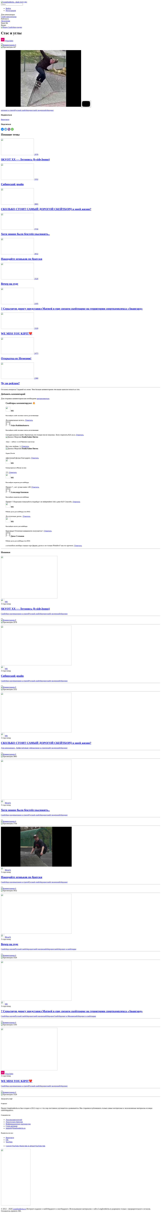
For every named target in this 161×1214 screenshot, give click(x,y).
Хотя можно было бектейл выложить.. (25, 810)
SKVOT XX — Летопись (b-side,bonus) (25, 608)
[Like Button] (2, 43)
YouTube (9, 1142)
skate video (29, 748)
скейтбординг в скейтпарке (65, 949)
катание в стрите (7, 110)
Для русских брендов (14, 1122)
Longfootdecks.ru (19, 1209)
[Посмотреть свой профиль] (2, 41)
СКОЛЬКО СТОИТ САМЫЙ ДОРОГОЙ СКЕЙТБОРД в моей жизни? (46, 742)
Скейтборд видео (15, 27)
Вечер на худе (9, 944)
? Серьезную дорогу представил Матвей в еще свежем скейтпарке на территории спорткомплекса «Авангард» (72, 1011)
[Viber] (9, 129)
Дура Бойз (9, 41)
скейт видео (38, 110)
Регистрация (11, 11)
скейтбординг (48, 110)
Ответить (29, 420)
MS (6, 602)
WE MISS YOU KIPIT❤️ (16, 1081)
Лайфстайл (20, 748)
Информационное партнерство (18, 1124)
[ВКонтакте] (2, 129)
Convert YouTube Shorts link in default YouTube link (25, 1146)
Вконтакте (10, 1138)
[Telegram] (5, 129)
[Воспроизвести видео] (86, 104)
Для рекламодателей (14, 1120)
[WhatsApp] (12, 129)
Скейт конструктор (8, 17)
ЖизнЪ (8, 803)
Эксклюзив (5, 21)
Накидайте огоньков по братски (21, 877)
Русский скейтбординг (23, 110)
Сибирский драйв (12, 675)
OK (7, 1140)
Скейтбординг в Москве (64, 1016)
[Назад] (4, 27)
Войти (8, 8)
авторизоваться (43, 399)
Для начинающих (8, 748)
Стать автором (11, 1126)
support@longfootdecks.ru (15, 1128)
